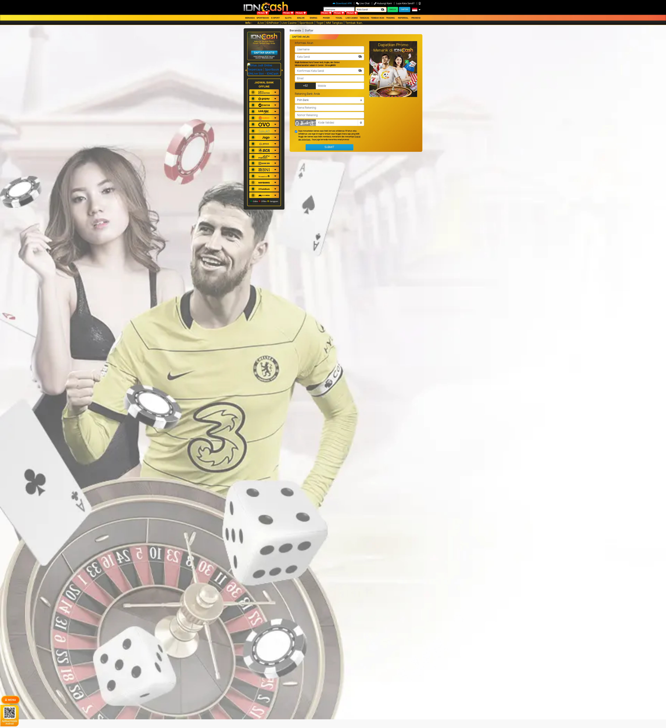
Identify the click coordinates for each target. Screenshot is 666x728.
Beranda (250, 18)
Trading (390, 18)
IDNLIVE (301, 18)
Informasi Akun (304, 43)
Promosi (415, 18)
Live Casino (352, 18)
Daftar (404, 9)
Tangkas (364, 18)
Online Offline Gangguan (265, 201)
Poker (326, 18)
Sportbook (263, 18)
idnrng (313, 18)
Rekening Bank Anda (307, 94)
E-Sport (275, 18)
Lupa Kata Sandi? (405, 3)
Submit (329, 147)
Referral (403, 18)
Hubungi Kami (384, 3)
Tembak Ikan (377, 18)
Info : (248, 22)
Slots (288, 18)
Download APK (343, 3)
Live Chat (364, 3)
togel (339, 18)
